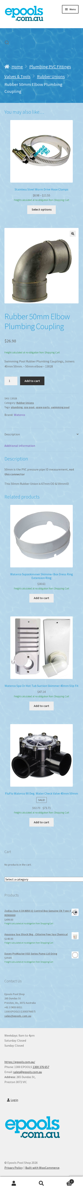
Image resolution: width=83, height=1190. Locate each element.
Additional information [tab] (19, 446)
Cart (63, 1180)
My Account (14, 1183)
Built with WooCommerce (42, 1168)
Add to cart (32, 381)
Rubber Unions (51, 76)
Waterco (19, 415)
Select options (42, 209)
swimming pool (60, 407)
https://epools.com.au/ (19, 1062)
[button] (73, 234)
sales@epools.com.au (17, 1016)
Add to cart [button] (41, 598)
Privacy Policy (13, 1168)
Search (41, 1183)
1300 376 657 (41, 1067)
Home (17, 66)
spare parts (43, 407)
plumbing (17, 407)
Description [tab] (12, 434)
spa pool (29, 407)
